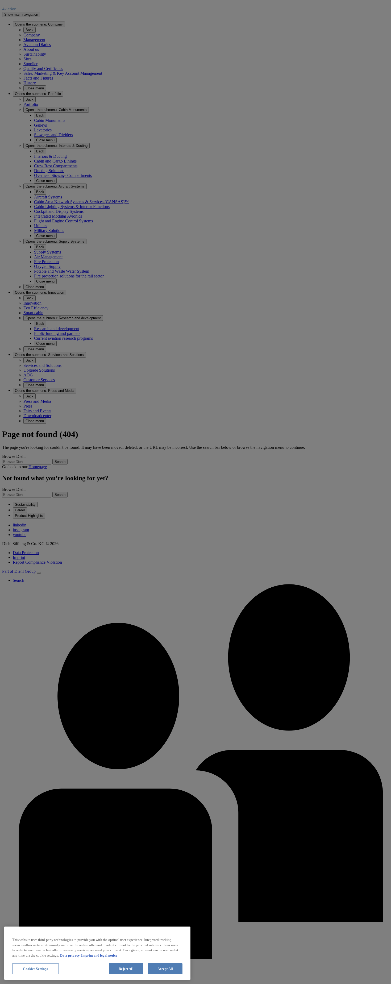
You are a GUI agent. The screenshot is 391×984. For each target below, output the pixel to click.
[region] (97, 953)
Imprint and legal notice (99, 955)
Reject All (126, 969)
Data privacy (70, 955)
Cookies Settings (35, 969)
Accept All (165, 969)
